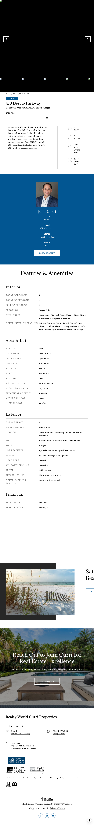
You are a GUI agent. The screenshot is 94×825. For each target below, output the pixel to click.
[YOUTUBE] (53, 815)
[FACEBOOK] (41, 815)
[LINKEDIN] (47, 815)
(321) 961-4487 (47, 228)
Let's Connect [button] (47, 681)
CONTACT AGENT (47, 253)
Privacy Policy (57, 808)
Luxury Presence (63, 804)
